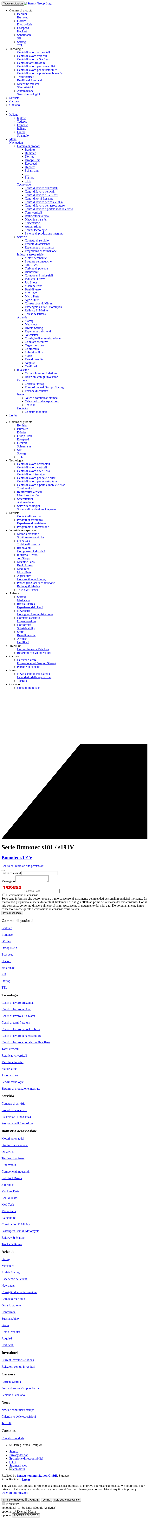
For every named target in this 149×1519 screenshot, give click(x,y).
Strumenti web (18, 1465)
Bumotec (22, 17)
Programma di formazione (41, 251)
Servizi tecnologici (28, 94)
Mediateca (31, 324)
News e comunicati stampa (41, 397)
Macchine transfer (28, 83)
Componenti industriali (39, 275)
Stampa (13, 1451)
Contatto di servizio (37, 240)
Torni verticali (25, 76)
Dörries (21, 21)
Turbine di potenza (36, 268)
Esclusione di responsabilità (26, 1458)
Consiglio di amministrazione (43, 338)
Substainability (34, 352)
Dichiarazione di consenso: (22, 895)
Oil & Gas (31, 265)
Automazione (25, 90)
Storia (28, 356)
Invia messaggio (12, 912)
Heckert (22, 31)
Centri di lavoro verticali (32, 56)
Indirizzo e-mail (11, 873)
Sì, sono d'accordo (13, 1499)
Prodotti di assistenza (37, 244)
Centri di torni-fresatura (31, 63)
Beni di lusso (33, 289)
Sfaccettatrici (25, 87)
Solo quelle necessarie (67, 1499)
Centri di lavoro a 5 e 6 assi (33, 59)
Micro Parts (32, 296)
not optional (9, 1507)
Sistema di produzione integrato (44, 233)
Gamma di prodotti (28, 146)
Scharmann (24, 35)
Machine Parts (33, 286)
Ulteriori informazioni (15, 1492)
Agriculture (32, 300)
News (20, 394)
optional (6, 1511)
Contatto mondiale (36, 411)
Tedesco (22, 121)
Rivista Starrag (34, 328)
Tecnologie (24, 184)
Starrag (21, 42)
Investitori (23, 369)
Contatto (14, 104)
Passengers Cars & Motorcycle (43, 307)
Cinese (21, 132)
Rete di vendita (34, 359)
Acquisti (30, 362)
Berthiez (22, 14)
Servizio (14, 97)
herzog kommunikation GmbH (37, 1475)
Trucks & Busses (35, 314)
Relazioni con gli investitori (41, 376)
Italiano (13, 114)
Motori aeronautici (36, 258)
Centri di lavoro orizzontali (33, 52)
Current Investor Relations (41, 373)
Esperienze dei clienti (38, 331)
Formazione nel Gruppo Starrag (44, 387)
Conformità (32, 349)
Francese (22, 125)
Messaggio (8, 881)
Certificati (31, 366)
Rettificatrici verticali (29, 80)
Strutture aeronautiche (38, 261)
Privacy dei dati (18, 1455)
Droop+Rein (25, 24)
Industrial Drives (35, 279)
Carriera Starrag (34, 383)
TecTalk (30, 404)
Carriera (14, 101)
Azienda (22, 317)
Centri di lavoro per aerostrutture (37, 70)
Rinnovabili (32, 272)
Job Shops (31, 282)
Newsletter (31, 335)
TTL (20, 45)
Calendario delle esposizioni (42, 401)
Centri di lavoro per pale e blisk (36, 66)
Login (13, 415)
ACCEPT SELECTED (26, 1515)
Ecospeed (23, 28)
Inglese (21, 118)
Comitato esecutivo (36, 342)
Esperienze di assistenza (39, 247)
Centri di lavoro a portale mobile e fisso (41, 73)
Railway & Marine (36, 310)
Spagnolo (23, 135)
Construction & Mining (39, 303)
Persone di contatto (36, 390)
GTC (12, 1462)
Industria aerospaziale (30, 254)
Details (46, 1499)
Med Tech (31, 293)
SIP (19, 38)
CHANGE (33, 1499)
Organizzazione (34, 345)
